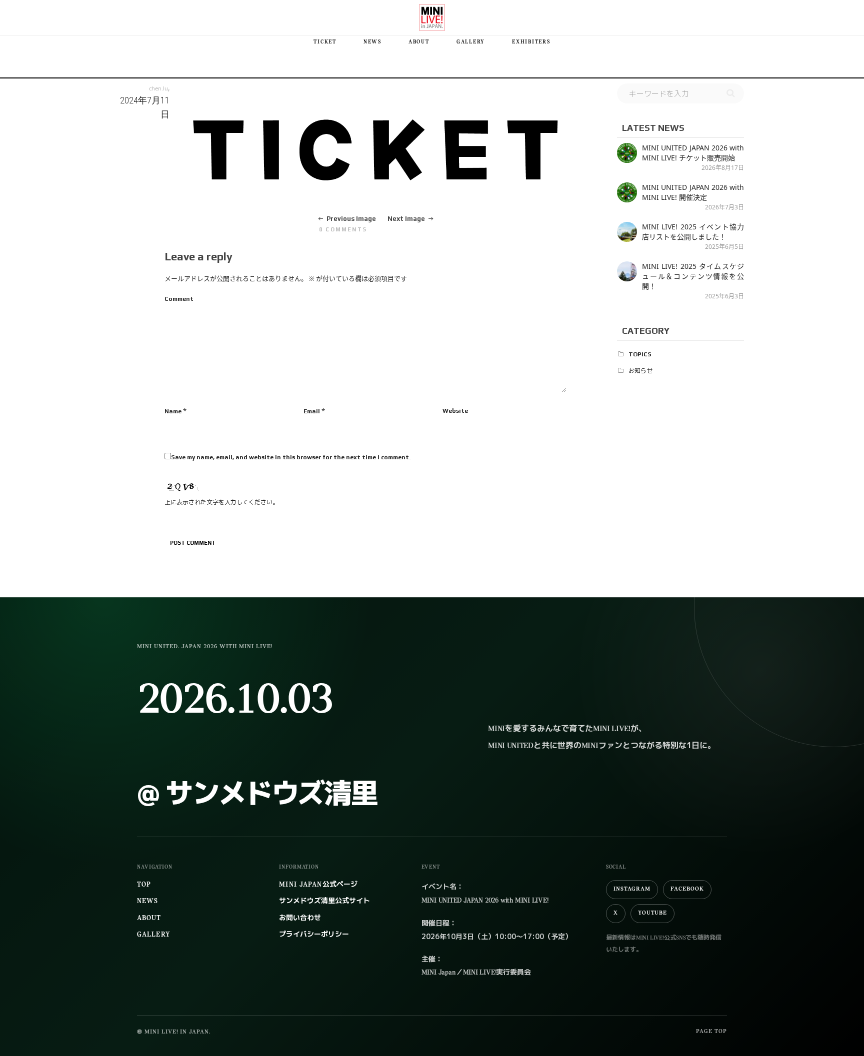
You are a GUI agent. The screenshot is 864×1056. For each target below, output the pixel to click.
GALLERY (470, 42)
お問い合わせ (300, 918)
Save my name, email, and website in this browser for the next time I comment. (290, 457)
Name (173, 411)
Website (455, 410)
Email (312, 411)
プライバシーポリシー (314, 935)
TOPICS (640, 354)
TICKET (325, 42)
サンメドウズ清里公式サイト (324, 901)
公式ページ (318, 885)
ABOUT (419, 42)
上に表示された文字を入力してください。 (221, 502)
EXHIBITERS (531, 42)
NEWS (373, 42)
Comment (179, 298)
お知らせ (640, 370)
